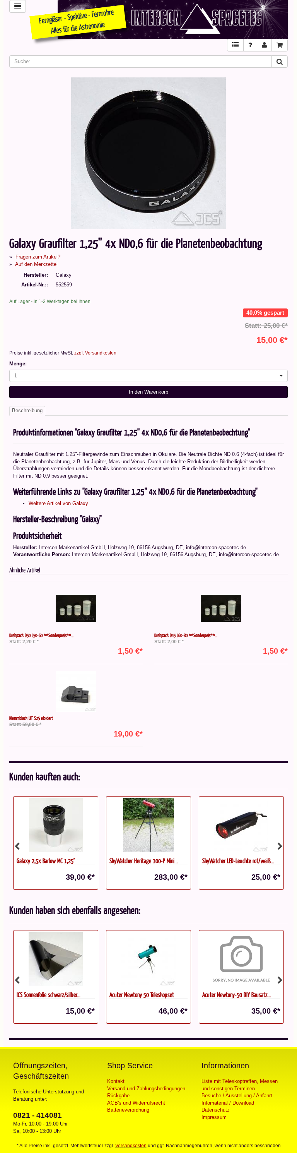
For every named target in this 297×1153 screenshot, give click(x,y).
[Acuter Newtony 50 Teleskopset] (55, 959)
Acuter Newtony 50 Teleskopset (49, 994)
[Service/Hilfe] (250, 45)
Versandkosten (131, 1145)
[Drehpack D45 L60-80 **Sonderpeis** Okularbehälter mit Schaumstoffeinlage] (221, 608)
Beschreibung (27, 410)
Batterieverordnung (128, 1110)
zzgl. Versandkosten (95, 353)
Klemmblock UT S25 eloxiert (31, 718)
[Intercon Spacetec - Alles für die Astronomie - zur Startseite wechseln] (173, 19)
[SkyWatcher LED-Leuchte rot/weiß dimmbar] (241, 825)
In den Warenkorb (148, 392)
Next (280, 846)
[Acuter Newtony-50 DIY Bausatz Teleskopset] (148, 959)
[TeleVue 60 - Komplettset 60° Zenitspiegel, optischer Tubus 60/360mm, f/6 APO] (241, 959)
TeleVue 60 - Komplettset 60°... (234, 994)
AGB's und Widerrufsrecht (136, 1103)
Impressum (214, 1117)
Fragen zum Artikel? (37, 257)
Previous (17, 846)
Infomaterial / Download (227, 1103)
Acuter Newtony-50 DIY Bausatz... (143, 994)
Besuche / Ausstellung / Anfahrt (236, 1095)
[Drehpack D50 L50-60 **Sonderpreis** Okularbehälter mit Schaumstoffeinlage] (76, 608)
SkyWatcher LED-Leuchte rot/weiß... (238, 861)
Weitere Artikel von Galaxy (58, 503)
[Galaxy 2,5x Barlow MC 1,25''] (55, 825)
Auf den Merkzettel (36, 264)
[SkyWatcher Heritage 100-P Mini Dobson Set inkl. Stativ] (148, 825)
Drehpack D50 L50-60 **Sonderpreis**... (41, 635)
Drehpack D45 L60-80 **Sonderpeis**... (185, 635)
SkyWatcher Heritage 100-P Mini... (143, 861)
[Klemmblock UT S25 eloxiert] (76, 691)
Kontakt (116, 1081)
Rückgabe (118, 1095)
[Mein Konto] (264, 45)
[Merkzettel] (235, 45)
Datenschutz (215, 1110)
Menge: (18, 364)
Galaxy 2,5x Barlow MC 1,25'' (46, 861)
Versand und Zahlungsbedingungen (146, 1088)
